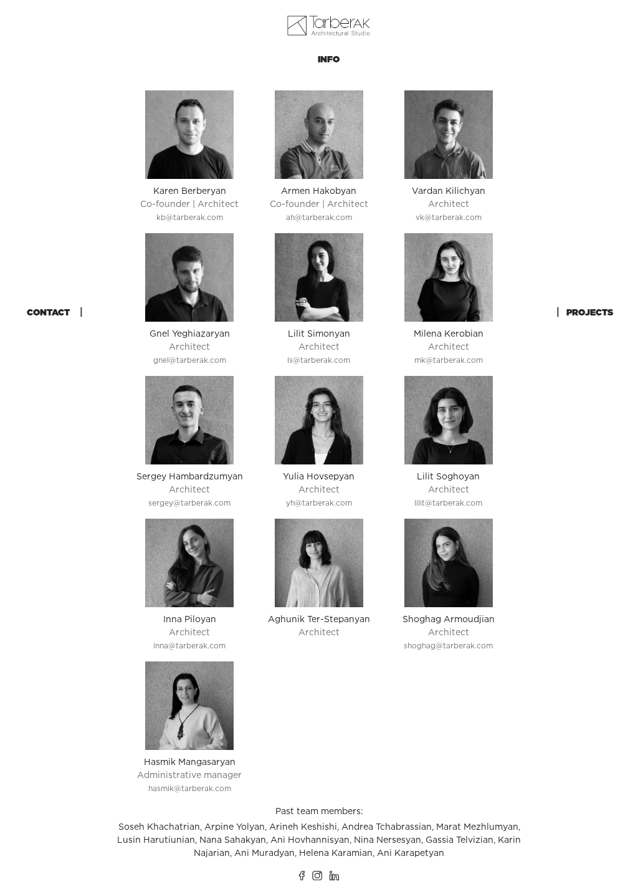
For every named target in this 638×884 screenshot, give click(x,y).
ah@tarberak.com (319, 217)
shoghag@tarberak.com (448, 645)
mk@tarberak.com (448, 360)
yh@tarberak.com (319, 503)
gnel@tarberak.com (189, 360)
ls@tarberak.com (318, 360)
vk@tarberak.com (449, 217)
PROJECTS (589, 312)
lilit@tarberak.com (448, 503)
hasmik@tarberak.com (189, 788)
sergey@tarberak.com (189, 503)
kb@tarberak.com (189, 217)
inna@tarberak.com (189, 645)
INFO (329, 59)
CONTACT (48, 312)
